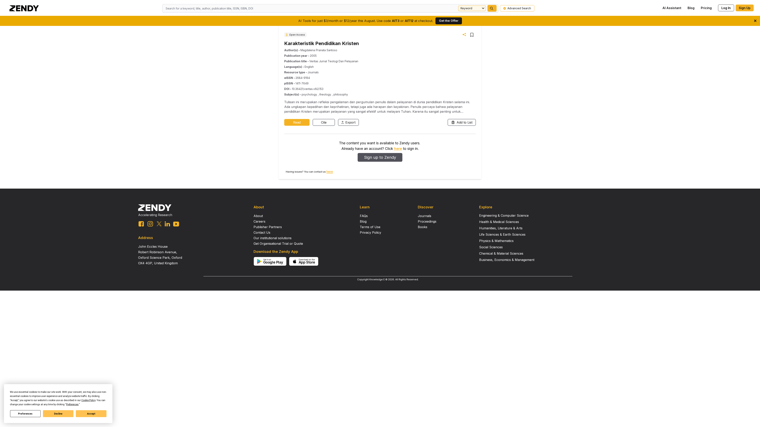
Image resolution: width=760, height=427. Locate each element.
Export (350, 122)
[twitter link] (159, 223)
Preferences (25, 413)
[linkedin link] (167, 224)
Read (297, 122)
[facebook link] (141, 224)
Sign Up (744, 8)
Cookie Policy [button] (88, 400)
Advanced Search (519, 8)
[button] (492, 8)
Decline (58, 413)
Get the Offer (448, 21)
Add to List (464, 122)
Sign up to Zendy (380, 157)
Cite (324, 122)
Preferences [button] (72, 404)
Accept (91, 413)
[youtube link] (176, 224)
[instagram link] (150, 223)
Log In (726, 8)
